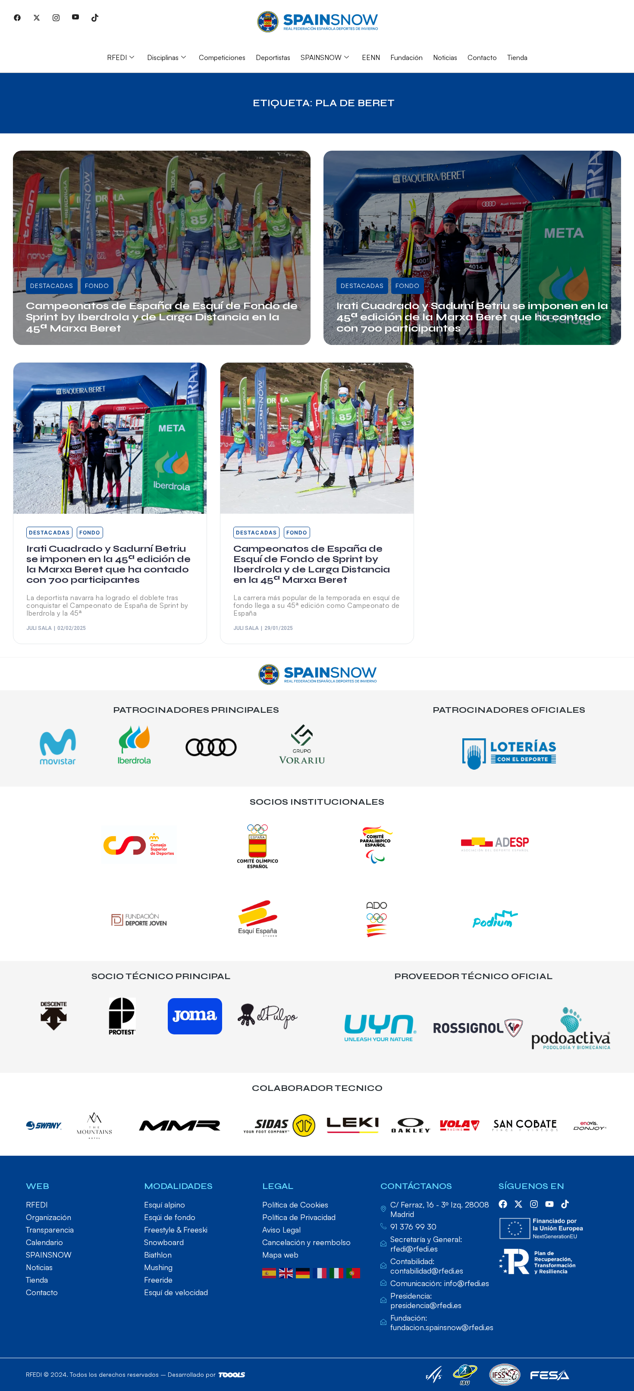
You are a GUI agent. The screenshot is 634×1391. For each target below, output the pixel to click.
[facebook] (503, 1204)
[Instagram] (56, 17)
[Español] (270, 1272)
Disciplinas (163, 57)
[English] (287, 1272)
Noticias (445, 57)
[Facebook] (17, 17)
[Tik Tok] (94, 17)
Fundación (406, 57)
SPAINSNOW (321, 57)
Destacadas (51, 285)
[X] (36, 17)
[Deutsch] (304, 1272)
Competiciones (222, 57)
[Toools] (232, 1374)
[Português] (354, 1272)
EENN (371, 57)
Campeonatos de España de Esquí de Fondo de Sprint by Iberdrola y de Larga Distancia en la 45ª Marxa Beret (162, 317)
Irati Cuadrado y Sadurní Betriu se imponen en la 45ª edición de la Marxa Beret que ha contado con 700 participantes (472, 317)
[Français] (321, 1272)
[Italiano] (338, 1272)
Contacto (482, 57)
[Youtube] (75, 17)
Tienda (517, 57)
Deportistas (273, 57)
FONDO (97, 285)
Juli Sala (46, 342)
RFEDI (117, 57)
